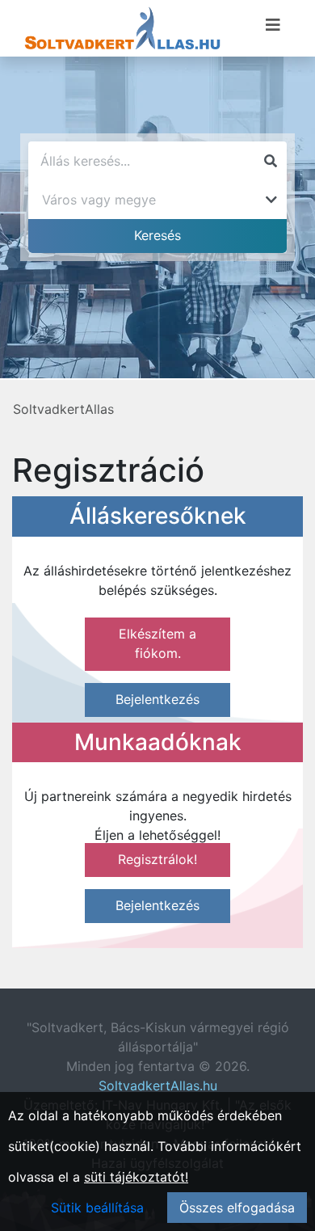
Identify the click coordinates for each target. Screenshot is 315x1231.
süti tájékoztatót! (136, 1177)
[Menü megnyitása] (273, 25)
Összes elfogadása (237, 1207)
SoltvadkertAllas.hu (158, 1085)
